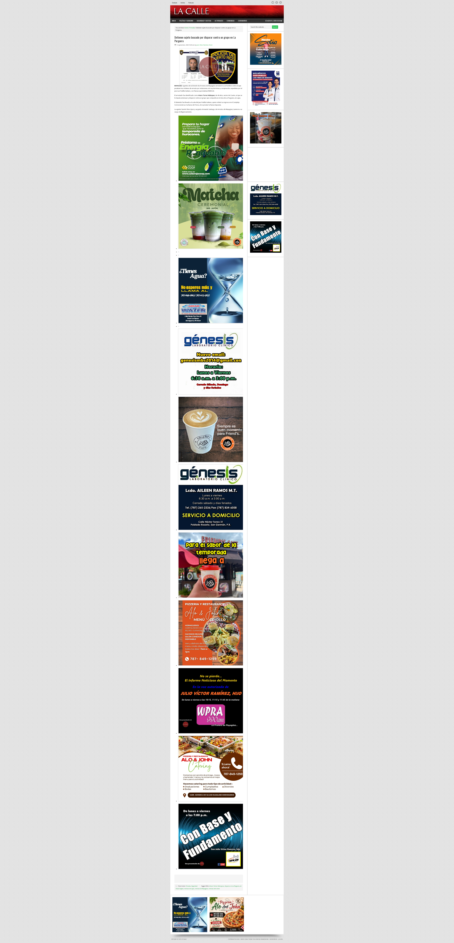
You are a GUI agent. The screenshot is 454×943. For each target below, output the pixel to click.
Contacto (174, 3)
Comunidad (230, 20)
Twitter (272, 2)
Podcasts (191, 3)
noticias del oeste (214, 888)
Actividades (219, 20)
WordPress (273, 939)
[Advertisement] (253, 11)
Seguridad (194, 886)
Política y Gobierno (186, 20)
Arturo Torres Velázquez (216, 886)
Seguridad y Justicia (204, 20)
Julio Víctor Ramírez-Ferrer (204, 45)
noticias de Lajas (189, 888)
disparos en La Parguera (232, 886)
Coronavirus (242, 20)
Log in (280, 939)
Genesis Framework (261, 939)
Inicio (174, 20)
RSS (280, 2)
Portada (188, 886)
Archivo (183, 3)
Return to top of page (179, 939)
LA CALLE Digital (197, 11)
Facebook (276, 2)
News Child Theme (247, 939)
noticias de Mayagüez (201, 888)
